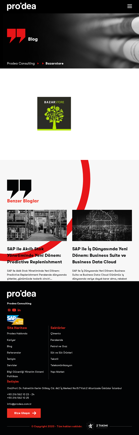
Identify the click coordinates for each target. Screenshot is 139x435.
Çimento (55, 333)
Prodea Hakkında (17, 333)
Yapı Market (57, 371)
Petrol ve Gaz (58, 346)
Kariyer (11, 339)
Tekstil (54, 358)
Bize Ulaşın (22, 413)
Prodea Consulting (21, 63)
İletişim (11, 358)
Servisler (12, 365)
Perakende (56, 339)
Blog (9, 346)
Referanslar (14, 352)
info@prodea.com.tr (19, 403)
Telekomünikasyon (61, 365)
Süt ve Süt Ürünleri (61, 352)
